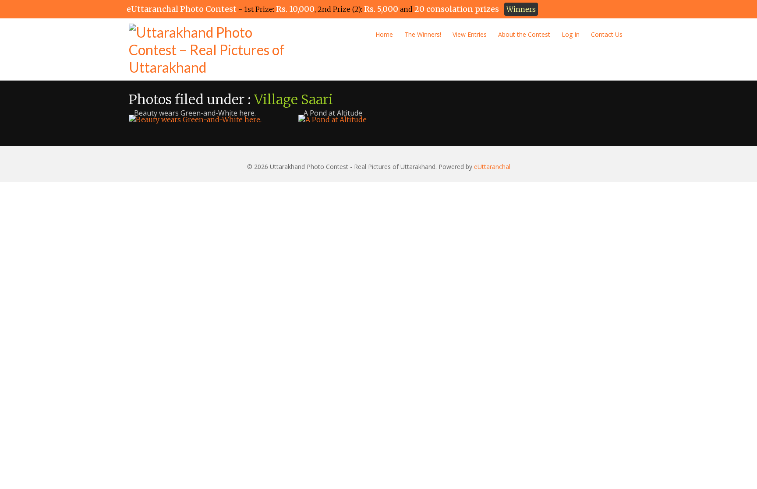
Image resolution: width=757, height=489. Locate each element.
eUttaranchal (492, 166)
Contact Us (607, 34)
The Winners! (422, 34)
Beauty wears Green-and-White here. (195, 113)
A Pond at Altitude (333, 113)
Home (384, 34)
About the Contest (524, 34)
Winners (521, 9)
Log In (571, 34)
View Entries (470, 34)
